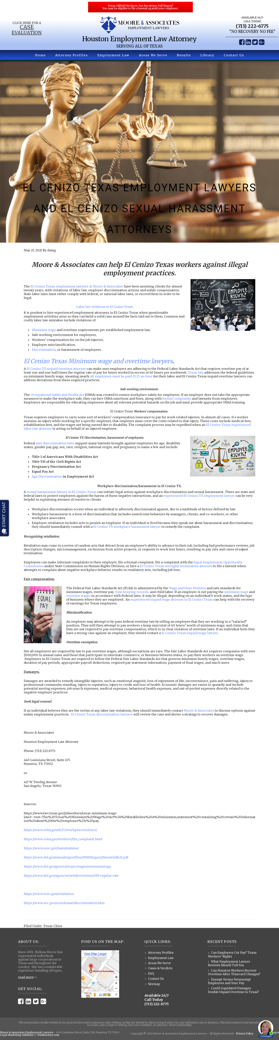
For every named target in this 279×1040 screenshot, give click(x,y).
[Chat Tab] (139, 520)
